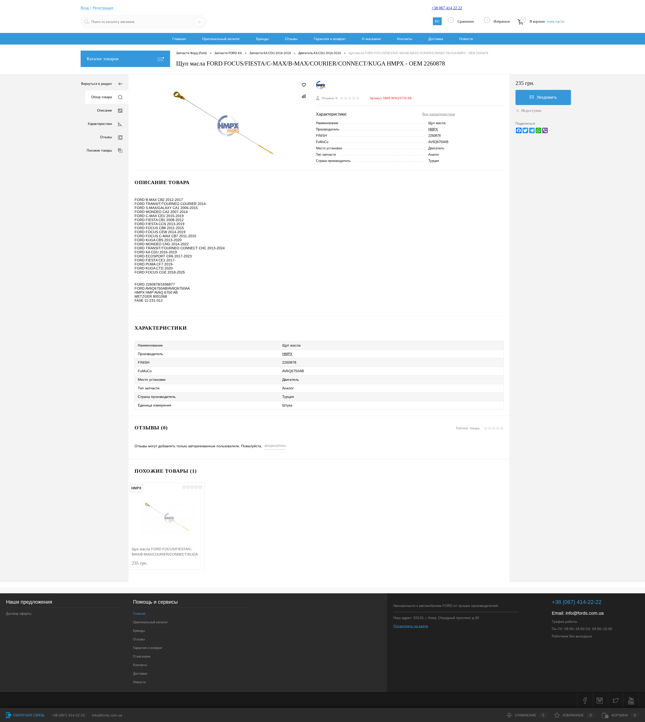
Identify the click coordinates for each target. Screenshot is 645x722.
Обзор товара (101, 97)
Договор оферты (18, 613)
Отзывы (291, 39)
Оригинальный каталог (221, 39)
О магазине (371, 39)
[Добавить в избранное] (303, 85)
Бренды (262, 39)
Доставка (435, 39)
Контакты (404, 39)
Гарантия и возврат (330, 39)
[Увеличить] (222, 122)
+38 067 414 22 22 (447, 8)
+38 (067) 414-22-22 (576, 602)
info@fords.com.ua (585, 613)
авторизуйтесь (275, 446)
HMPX (433, 129)
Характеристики (100, 124)
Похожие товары (99, 150)
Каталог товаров (103, 58)
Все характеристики (438, 114)
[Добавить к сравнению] (303, 96)
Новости (466, 39)
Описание (104, 110)
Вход (85, 8)
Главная (179, 39)
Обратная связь (28, 715)
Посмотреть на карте (410, 626)
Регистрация (103, 8)
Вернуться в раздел (96, 84)
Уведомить (547, 97)
